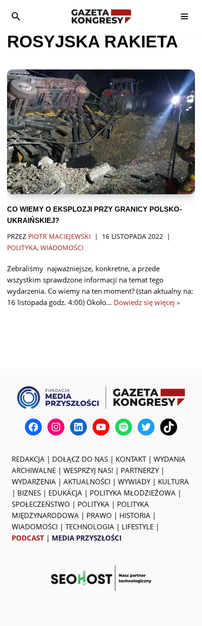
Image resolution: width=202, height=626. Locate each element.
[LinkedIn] (78, 427)
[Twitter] (146, 427)
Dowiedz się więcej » (147, 302)
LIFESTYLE (138, 526)
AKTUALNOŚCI (86, 481)
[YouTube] (101, 427)
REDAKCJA (28, 459)
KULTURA (173, 481)
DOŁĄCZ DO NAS (80, 459)
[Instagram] (55, 427)
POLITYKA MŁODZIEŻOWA (133, 492)
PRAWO (99, 515)
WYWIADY (134, 481)
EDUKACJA (65, 492)
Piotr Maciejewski (59, 236)
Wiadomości (62, 248)
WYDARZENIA (34, 481)
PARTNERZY (140, 470)
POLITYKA (93, 504)
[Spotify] (123, 427)
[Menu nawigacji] (184, 16)
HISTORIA (134, 515)
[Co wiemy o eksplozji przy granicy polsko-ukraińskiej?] (101, 132)
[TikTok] (168, 427)
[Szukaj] (16, 16)
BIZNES (29, 492)
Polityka (22, 248)
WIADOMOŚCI (35, 526)
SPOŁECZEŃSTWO (41, 504)
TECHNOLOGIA (89, 526)
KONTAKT (131, 459)
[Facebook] (33, 427)
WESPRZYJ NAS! (88, 470)
